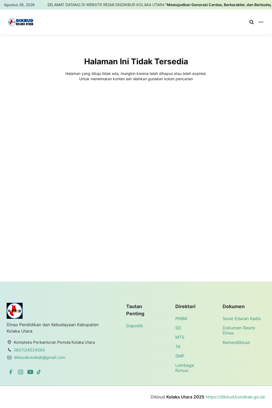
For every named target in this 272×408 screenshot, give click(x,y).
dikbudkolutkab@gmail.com (39, 357)
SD (178, 327)
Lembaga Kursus (184, 368)
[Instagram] (21, 371)
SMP (179, 356)
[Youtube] (31, 371)
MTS (179, 337)
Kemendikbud (236, 342)
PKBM (181, 318)
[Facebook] (11, 371)
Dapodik (134, 325)
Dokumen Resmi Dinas (239, 330)
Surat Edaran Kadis (242, 318)
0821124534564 (29, 349)
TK (178, 346)
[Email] (39, 371)
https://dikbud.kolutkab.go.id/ (235, 397)
